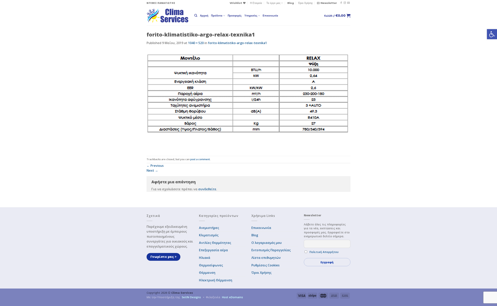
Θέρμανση (207, 272)
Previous (155, 165)
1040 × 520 (196, 43)
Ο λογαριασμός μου (266, 243)
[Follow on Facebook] (341, 3)
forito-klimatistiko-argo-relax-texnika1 (237, 43)
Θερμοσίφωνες (211, 265)
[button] (492, 34)
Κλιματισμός (208, 235)
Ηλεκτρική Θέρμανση (215, 280)
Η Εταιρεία (256, 2)
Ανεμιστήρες (209, 228)
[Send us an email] (348, 3)
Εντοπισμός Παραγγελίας (271, 250)
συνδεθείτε (207, 189)
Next (152, 170)
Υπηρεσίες (250, 15)
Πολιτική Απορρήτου (324, 252)
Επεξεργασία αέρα (213, 250)
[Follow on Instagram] (345, 3)
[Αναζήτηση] (195, 15)
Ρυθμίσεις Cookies (265, 265)
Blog (290, 2)
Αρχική (204, 15)
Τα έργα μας (273, 2)
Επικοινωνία (270, 15)
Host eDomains (232, 297)
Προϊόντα (216, 15)
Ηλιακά (204, 258)
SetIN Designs (191, 297)
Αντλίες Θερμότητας (215, 243)
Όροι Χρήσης (305, 2)
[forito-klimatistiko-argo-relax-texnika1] (247, 100)
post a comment (200, 159)
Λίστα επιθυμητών (266, 258)
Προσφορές (235, 15)
